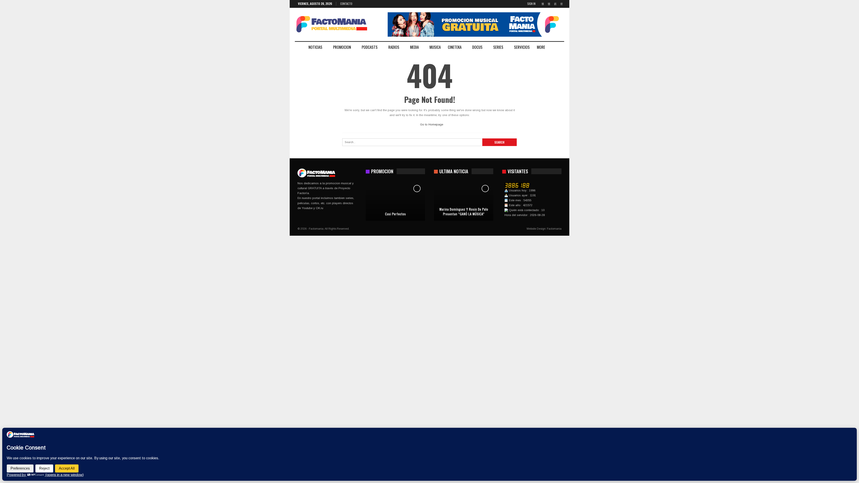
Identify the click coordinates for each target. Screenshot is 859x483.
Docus (477, 47)
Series (498, 47)
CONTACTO (346, 3)
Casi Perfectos (395, 214)
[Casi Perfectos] (395, 200)
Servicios (522, 47)
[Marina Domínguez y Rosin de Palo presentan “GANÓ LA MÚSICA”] (464, 200)
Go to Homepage (431, 124)
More (541, 47)
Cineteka (454, 47)
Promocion (342, 47)
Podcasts (370, 47)
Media (414, 47)
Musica (435, 47)
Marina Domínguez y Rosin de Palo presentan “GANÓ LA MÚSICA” (463, 211)
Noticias (315, 47)
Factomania (554, 228)
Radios (393, 47)
